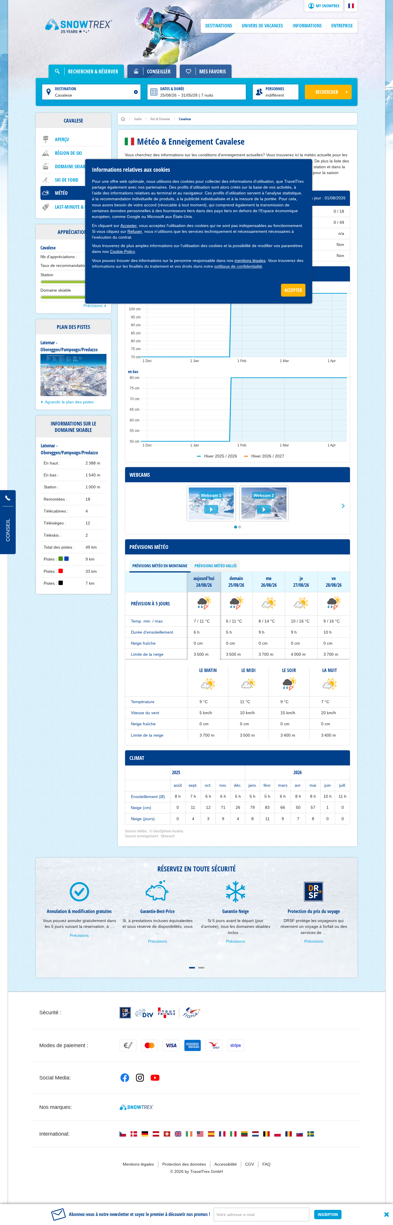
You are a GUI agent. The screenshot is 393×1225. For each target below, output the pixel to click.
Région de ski (68, 153)
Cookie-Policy (122, 251)
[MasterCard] (149, 1045)
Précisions (92, 305)
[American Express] (192, 1045)
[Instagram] (140, 1077)
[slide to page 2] (201, 968)
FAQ (266, 1164)
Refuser (134, 231)
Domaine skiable (72, 166)
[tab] (160, 565)
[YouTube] (155, 1077)
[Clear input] (136, 92)
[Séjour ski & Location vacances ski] (79, 26)
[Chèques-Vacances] (214, 1045)
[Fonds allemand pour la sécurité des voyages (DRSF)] (125, 1012)
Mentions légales (138, 1164)
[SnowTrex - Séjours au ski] (137, 1107)
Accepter (128, 225)
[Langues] (123, 1134)
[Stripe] (235, 1045)
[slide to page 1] (192, 968)
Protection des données (184, 1164)
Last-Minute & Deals (75, 207)
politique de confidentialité (238, 266)
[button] (351, 6)
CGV (249, 1164)
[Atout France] (179, 1012)
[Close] (387, 1214)
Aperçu (62, 139)
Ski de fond (66, 180)
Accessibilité (225, 1164)
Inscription (328, 1214)
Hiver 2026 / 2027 (267, 456)
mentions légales (250, 260)
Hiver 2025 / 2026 (220, 456)
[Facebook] (125, 1077)
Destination (65, 88)
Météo (61, 193)
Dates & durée (172, 88)
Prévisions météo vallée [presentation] (216, 565)
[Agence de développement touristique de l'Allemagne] (144, 1012)
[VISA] (171, 1045)
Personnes (275, 88)
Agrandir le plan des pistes (69, 402)
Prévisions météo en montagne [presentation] (159, 565)
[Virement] (128, 1045)
